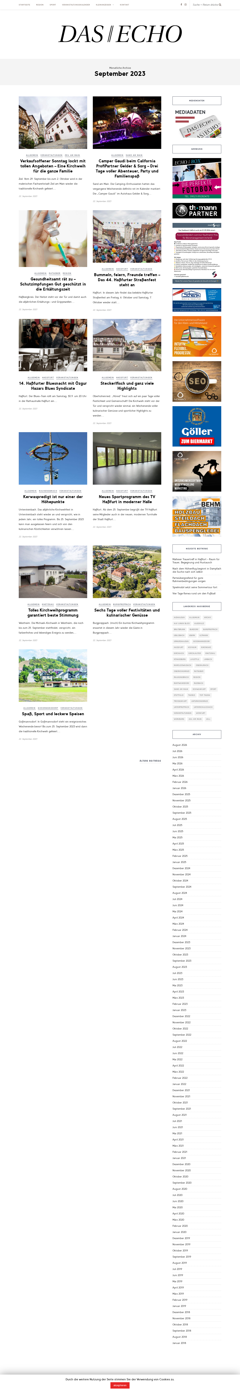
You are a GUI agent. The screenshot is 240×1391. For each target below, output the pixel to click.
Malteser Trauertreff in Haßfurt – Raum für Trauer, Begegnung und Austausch (196, 561)
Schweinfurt (199, 689)
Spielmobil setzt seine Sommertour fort (194, 587)
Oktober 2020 (180, 1176)
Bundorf (194, 630)
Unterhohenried (199, 701)
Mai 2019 (177, 1281)
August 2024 (179, 893)
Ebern (192, 635)
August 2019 (179, 1263)
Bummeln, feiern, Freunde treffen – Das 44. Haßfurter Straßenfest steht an (127, 279)
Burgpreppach (122, 604)
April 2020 (178, 1213)
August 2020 (179, 1189)
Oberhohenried (182, 671)
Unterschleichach (203, 707)
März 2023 (178, 997)
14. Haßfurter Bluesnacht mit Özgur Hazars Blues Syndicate (53, 386)
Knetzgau (48, 604)
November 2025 (181, 800)
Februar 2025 (180, 856)
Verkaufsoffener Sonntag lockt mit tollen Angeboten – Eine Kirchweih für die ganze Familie (53, 166)
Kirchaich (179, 653)
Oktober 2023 (180, 954)
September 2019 (181, 1256)
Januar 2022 (179, 1084)
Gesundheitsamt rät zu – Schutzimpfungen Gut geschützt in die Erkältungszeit (53, 284)
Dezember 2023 (181, 942)
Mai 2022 (177, 1059)
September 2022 (181, 1034)
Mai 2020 (177, 1207)
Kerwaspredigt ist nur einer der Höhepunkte (53, 499)
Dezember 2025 (181, 794)
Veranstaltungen (51, 155)
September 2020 (181, 1182)
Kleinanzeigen (103, 5)
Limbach (208, 659)
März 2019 (178, 1293)
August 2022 (179, 1041)
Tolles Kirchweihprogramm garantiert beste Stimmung (53, 613)
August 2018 (179, 1336)
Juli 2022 (177, 1047)
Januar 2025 (179, 862)
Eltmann (204, 635)
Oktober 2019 (180, 1250)
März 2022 (178, 1071)
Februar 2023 (180, 1004)
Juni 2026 (177, 757)
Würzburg (179, 719)
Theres (191, 695)
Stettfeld (179, 695)
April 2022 (178, 1065)
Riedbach (198, 683)
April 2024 (178, 917)
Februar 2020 (180, 1226)
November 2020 (181, 1170)
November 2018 (181, 1318)
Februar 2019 (179, 1300)
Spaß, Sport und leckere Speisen (53, 713)
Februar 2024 (180, 930)
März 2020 (178, 1219)
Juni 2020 (177, 1201)
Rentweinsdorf (181, 683)
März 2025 (178, 849)
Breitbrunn (179, 630)
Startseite (24, 5)
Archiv (207, 618)
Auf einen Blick (182, 624)
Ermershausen (181, 641)
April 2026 (178, 769)
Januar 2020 (179, 1232)
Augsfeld (199, 624)
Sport (53, 5)
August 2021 (179, 1115)
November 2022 (181, 1022)
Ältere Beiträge (150, 761)
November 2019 (181, 1244)
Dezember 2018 (181, 1312)
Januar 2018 (179, 1343)
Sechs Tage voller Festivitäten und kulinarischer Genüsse (127, 613)
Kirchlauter (195, 653)
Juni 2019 (177, 1275)
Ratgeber (55, 273)
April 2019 (178, 1287)
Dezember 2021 (181, 1090)
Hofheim (192, 647)
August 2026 (179, 745)
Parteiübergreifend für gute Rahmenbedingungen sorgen (189, 579)
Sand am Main (134, 155)
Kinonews (206, 647)
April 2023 (178, 991)
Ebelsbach (179, 635)
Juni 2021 (177, 1127)
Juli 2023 (177, 973)
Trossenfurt (180, 701)
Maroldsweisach (182, 665)
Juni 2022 (177, 1053)
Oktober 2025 (180, 806)
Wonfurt (200, 713)
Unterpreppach (181, 707)
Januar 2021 (179, 1158)
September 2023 (181, 960)
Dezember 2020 (181, 1164)
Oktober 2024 (180, 880)
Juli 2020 (177, 1195)
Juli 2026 (177, 751)
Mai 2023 (177, 985)
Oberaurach (202, 665)
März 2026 (178, 775)
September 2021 (181, 1108)
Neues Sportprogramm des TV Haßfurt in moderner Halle (127, 499)
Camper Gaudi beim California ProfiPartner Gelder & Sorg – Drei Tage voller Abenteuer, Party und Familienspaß (127, 168)
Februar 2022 (180, 1078)
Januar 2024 (179, 936)
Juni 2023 (177, 979)
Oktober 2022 (180, 1028)
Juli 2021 (177, 1121)
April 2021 (178, 1139)
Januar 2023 (179, 1010)
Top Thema (205, 695)
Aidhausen (179, 618)
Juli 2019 (177, 1269)
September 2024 (181, 886)
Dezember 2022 (181, 1016)
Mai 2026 (177, 763)
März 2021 (178, 1145)
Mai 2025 (177, 837)
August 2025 (179, 819)
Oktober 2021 (180, 1102)
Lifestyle (194, 659)
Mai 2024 (177, 911)
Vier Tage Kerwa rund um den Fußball (193, 593)
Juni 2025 (177, 831)
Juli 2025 (177, 825)
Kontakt (124, 5)
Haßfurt (122, 269)
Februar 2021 (179, 1152)
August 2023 (179, 967)
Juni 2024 (177, 905)
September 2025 (181, 812)
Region (40, 5)
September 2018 (181, 1330)
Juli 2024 (177, 899)
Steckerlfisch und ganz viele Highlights (127, 386)
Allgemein (32, 155)
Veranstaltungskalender (76, 5)
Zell (208, 719)
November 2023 (181, 948)
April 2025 (178, 843)
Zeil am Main (72, 155)
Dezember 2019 (181, 1238)
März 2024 (178, 923)
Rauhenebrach (48, 491)
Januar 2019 (179, 1306)
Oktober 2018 (180, 1324)
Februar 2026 (180, 782)
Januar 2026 (179, 788)
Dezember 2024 (181, 868)
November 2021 (181, 1096)
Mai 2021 (177, 1133)
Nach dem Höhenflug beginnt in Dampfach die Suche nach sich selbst (196, 570)
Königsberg (180, 659)
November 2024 (181, 874)
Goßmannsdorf (48, 708)
